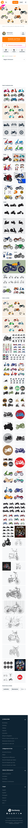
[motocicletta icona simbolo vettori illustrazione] (5, 440)
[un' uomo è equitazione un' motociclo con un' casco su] (18, 693)
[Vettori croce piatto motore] (8, 185)
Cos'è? (14, 56)
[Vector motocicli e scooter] (13, 256)
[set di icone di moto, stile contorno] (10, 417)
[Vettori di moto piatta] (13, 111)
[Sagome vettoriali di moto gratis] (13, 239)
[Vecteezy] (2, 2)
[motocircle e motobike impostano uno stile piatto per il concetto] (7, 397)
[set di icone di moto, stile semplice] (13, 387)
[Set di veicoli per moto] (9, 339)
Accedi (21, 2)
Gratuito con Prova (14, 39)
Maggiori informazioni (8, 58)
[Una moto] (7, 285)
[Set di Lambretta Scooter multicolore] (9, 167)
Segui (23, 34)
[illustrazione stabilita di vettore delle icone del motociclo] (13, 272)
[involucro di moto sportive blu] (8, 207)
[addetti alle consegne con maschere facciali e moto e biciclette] (7, 176)
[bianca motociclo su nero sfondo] (7, 694)
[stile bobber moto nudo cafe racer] (13, 305)
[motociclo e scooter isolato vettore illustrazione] (13, 429)
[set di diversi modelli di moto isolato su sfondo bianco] (13, 94)
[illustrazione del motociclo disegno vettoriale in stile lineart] (13, 318)
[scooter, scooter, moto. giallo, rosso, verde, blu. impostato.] (13, 144)
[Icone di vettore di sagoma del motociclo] (13, 128)
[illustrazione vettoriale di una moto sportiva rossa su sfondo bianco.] (7, 196)
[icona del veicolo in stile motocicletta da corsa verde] (7, 329)
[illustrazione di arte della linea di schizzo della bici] (9, 705)
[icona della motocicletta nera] (8, 294)
